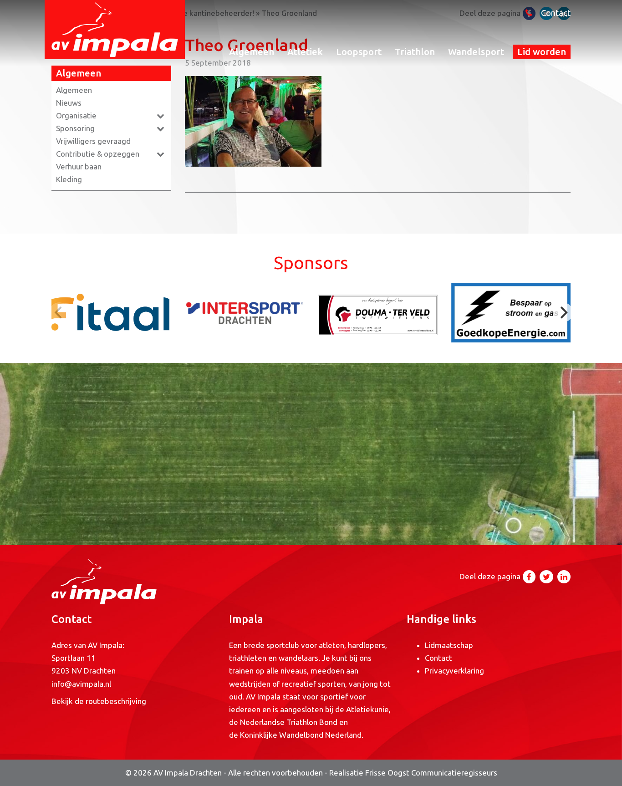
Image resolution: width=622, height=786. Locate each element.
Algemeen (251, 51)
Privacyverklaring (454, 670)
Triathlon (415, 51)
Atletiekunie (367, 709)
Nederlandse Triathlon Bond (289, 722)
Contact (556, 13)
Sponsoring (75, 128)
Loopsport (359, 51)
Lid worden (541, 51)
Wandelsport (476, 51)
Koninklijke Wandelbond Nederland (301, 734)
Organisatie (76, 115)
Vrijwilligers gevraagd (93, 141)
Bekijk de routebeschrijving (98, 701)
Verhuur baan (79, 166)
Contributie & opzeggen (97, 153)
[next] (563, 312)
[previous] (59, 312)
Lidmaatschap (449, 645)
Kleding (69, 179)
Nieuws (69, 102)
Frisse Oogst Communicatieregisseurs (431, 772)
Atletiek (305, 51)
